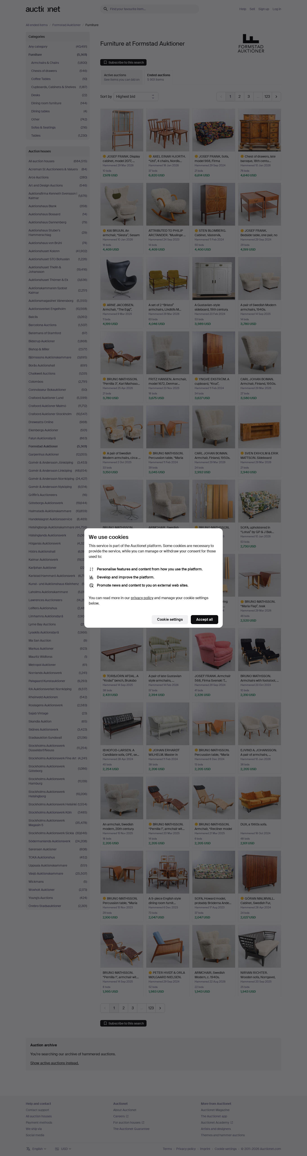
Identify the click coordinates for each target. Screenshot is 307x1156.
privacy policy (142, 598)
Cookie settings (170, 619)
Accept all (204, 619)
